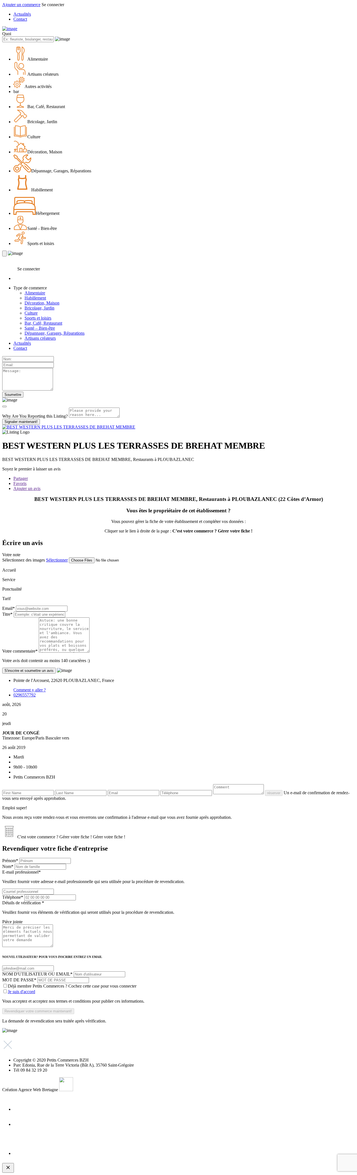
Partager (20, 478)
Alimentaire (35, 293)
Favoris (19, 483)
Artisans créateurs (40, 338)
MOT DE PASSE (19, 979)
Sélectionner (57, 560)
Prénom (10, 860)
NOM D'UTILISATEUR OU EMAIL (37, 974)
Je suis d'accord (21, 991)
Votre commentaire (20, 651)
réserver (273, 793)
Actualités (22, 14)
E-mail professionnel (93, 877)
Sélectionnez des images (23, 560)
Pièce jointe (12, 921)
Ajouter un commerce (21, 4)
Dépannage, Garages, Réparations (55, 333)
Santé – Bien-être (40, 328)
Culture (31, 313)
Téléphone (12, 897)
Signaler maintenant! (21, 422)
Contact (20, 19)
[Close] (4, 406)
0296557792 (24, 695)
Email (8, 608)
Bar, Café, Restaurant (43, 323)
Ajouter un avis (26, 488)
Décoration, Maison (42, 303)
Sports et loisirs (38, 318)
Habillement (35, 298)
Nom (7, 866)
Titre (7, 614)
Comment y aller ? (29, 690)
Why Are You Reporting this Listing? (35, 416)
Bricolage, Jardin (39, 308)
